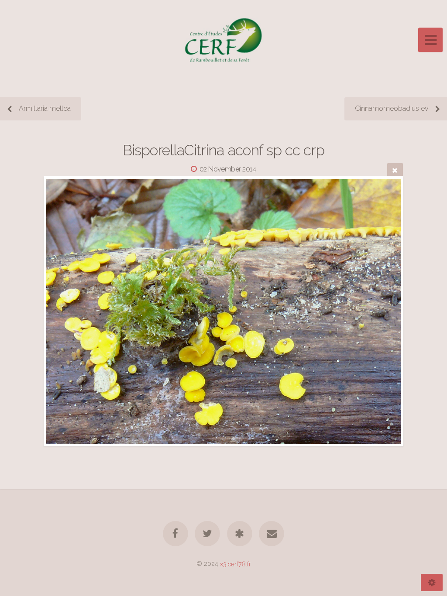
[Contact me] (271, 533)
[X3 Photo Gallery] (239, 533)
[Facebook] (175, 533)
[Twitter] (207, 533)
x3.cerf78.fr (235, 563)
